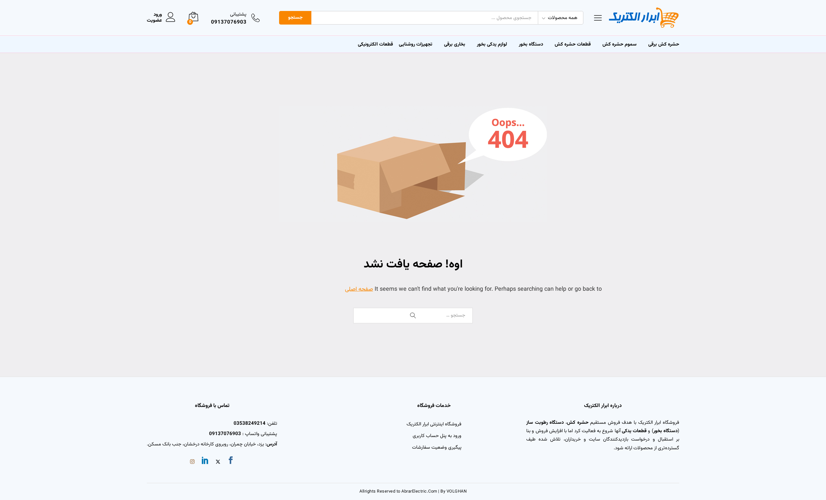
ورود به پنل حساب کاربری (437, 436)
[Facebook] (231, 461)
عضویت (154, 21)
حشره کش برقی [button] (663, 44)
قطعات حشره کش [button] (573, 44)
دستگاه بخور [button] (531, 44)
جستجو (295, 17)
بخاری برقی (454, 44)
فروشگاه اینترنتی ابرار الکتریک (434, 424)
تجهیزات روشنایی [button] (415, 44)
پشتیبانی (238, 14)
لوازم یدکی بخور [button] (492, 44)
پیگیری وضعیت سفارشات (436, 447)
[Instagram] (192, 462)
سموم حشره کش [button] (619, 44)
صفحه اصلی (359, 289)
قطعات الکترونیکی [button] (375, 44)
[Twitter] (218, 462)
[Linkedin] (205, 461)
